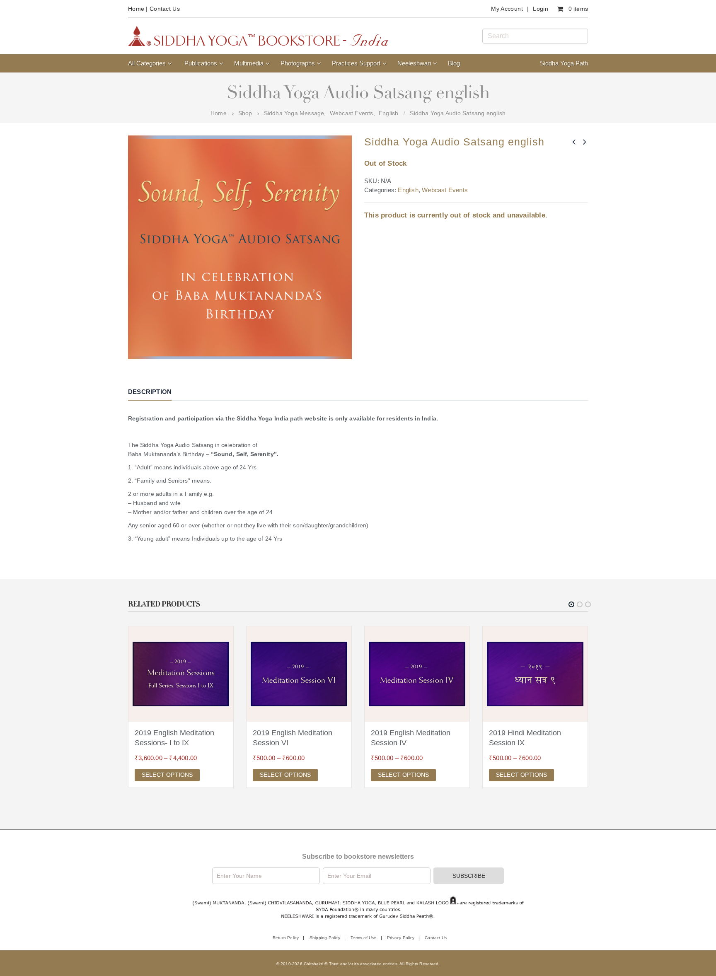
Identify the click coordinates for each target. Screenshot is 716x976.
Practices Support (356, 63)
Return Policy (286, 937)
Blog (454, 63)
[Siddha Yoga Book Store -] (258, 36)
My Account (507, 8)
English (408, 189)
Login (540, 8)
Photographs (298, 63)
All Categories (147, 63)
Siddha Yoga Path (564, 63)
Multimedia (249, 63)
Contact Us (165, 8)
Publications (200, 63)
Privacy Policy (400, 937)
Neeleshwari (414, 63)
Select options (167, 774)
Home (136, 8)
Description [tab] (150, 391)
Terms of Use (363, 937)
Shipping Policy (325, 937)
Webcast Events (445, 189)
